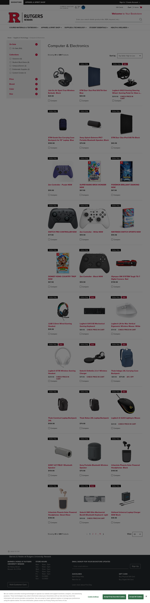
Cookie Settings (93, 597)
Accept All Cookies (135, 597)
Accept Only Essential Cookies (114, 597)
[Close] (146, 596)
